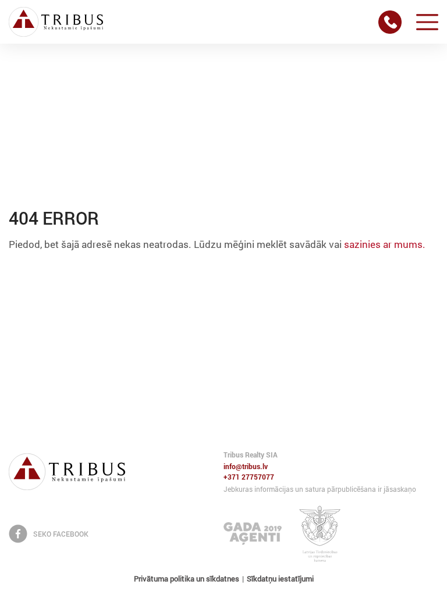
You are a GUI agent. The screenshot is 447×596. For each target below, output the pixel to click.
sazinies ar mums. (384, 244)
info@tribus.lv (246, 467)
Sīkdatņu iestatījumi (280, 578)
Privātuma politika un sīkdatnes (186, 578)
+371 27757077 (249, 477)
